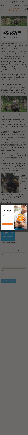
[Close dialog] (26, 206)
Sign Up (7, 223)
